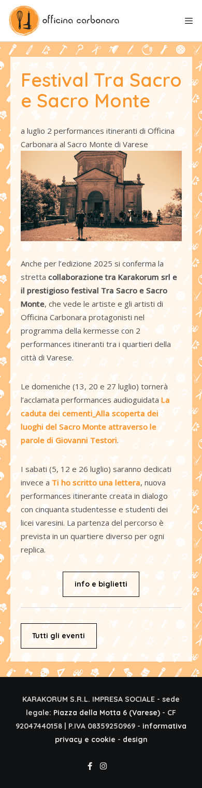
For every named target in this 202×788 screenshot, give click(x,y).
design (135, 739)
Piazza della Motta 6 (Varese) (106, 712)
